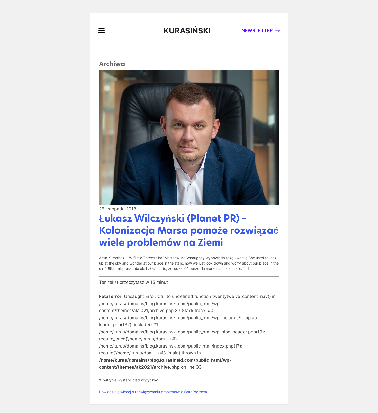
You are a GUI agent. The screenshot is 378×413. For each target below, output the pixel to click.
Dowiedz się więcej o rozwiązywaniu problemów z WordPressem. (153, 392)
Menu (101, 30)
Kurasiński (187, 30)
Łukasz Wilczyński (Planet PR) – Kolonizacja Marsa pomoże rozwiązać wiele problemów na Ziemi (188, 230)
